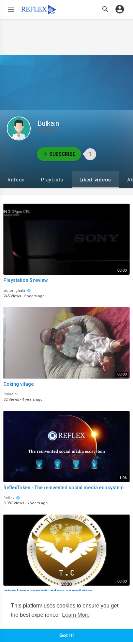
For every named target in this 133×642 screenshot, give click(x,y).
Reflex (9, 498)
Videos (16, 179)
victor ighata (14, 290)
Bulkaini (49, 123)
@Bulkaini (48, 130)
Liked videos (95, 179)
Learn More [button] (76, 615)
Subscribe (62, 154)
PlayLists (52, 179)
